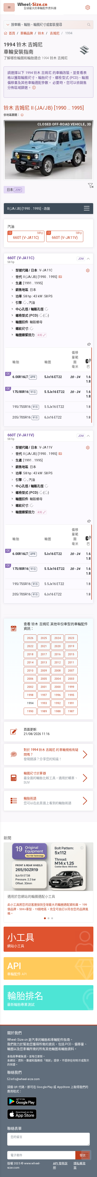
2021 (44, 646)
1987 (71, 711)
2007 (71, 670)
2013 (44, 662)
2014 (30, 662)
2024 (57, 638)
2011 (71, 662)
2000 (57, 686)
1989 (44, 711)
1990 (30, 711)
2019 (71, 646)
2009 (44, 670)
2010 (30, 670)
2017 (44, 654)
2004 (57, 678)
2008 (57, 670)
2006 (30, 678)
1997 (44, 695)
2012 (57, 662)
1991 (71, 703)
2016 (57, 654)
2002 (30, 686)
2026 (30, 638)
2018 (30, 654)
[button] (48, 24)
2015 (71, 654)
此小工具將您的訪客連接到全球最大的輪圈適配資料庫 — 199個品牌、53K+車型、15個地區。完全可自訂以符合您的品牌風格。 (47, 909)
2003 (71, 678)
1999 (71, 686)
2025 (44, 638)
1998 (30, 695)
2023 (71, 638)
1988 (57, 711)
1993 (44, 703)
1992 (57, 703)
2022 (30, 646)
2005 (44, 678)
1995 (71, 695)
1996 (57, 695)
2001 (44, 686)
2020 (57, 646)
